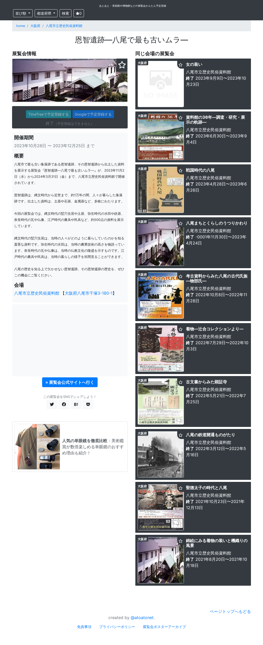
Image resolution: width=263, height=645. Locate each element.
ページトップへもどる (230, 611)
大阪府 (35, 26)
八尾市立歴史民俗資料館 (64, 26)
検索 (65, 13)
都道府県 (44, 13)
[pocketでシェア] (88, 404)
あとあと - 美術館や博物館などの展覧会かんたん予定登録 (132, 5)
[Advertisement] (70, 340)
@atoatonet (142, 617)
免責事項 (84, 626)
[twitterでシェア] (51, 404)
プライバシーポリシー (117, 626)
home (20, 26)
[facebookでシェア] (64, 404)
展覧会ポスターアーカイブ (164, 626)
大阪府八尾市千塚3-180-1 (88, 293)
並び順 (21, 13)
